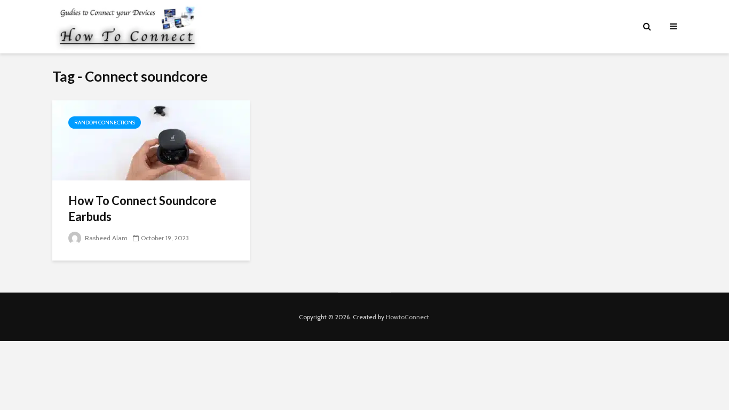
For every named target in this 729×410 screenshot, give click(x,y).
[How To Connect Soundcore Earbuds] (151, 140)
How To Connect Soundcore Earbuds (142, 208)
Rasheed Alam (105, 238)
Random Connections (104, 122)
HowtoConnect (407, 317)
